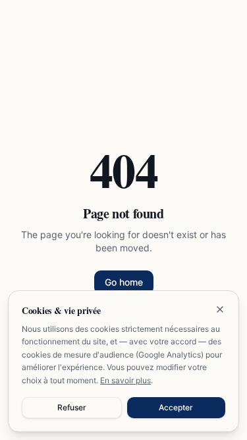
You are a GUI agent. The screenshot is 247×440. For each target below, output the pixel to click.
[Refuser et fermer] (220, 309)
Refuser (71, 407)
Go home (124, 282)
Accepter (176, 407)
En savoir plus (125, 380)
